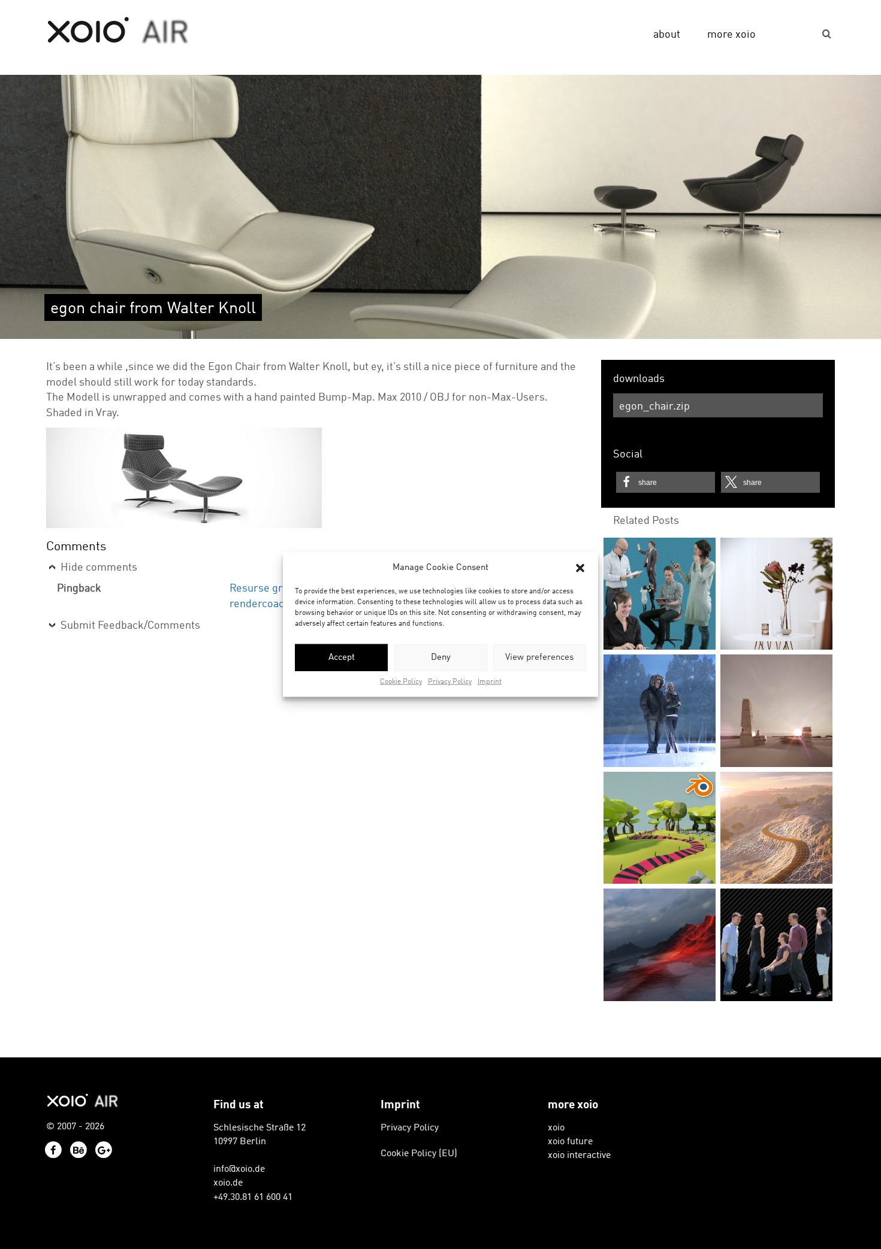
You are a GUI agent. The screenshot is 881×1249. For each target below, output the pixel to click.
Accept (341, 657)
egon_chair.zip (654, 406)
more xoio (731, 34)
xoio (118, 31)
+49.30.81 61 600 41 (252, 1197)
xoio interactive (579, 1155)
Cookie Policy (401, 682)
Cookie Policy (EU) (419, 1154)
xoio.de (228, 1183)
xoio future (570, 1142)
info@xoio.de (239, 1169)
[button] (580, 568)
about (666, 34)
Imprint (490, 682)
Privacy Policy (450, 682)
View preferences (539, 657)
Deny (441, 657)
